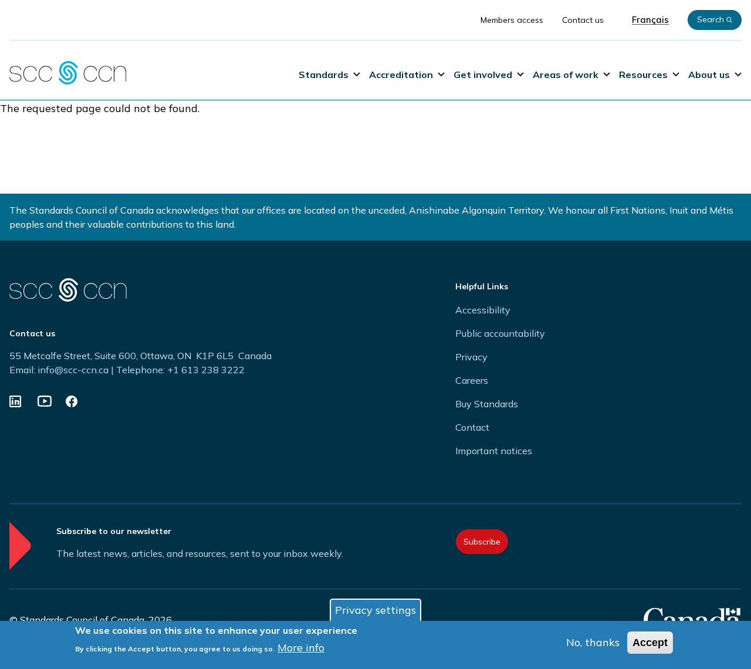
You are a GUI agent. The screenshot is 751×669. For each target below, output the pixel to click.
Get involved (483, 74)
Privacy (471, 357)
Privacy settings (375, 610)
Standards (324, 74)
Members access (512, 20)
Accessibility (482, 310)
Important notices (493, 451)
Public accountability (500, 333)
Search (710, 19)
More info (301, 647)
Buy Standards (486, 404)
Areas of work (565, 74)
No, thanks (593, 642)
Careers (471, 380)
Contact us (583, 20)
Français (650, 20)
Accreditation (401, 74)
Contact (472, 427)
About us (709, 74)
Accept (650, 642)
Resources (643, 74)
